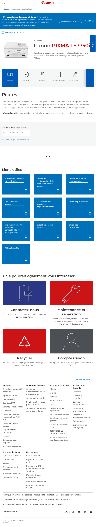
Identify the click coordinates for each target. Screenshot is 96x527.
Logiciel (26, 80)
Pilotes (10, 80)
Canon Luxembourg (12, 511)
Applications (59, 80)
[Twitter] (85, 512)
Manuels (42, 80)
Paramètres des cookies (51, 504)
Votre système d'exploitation (14, 127)
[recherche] (4, 3)
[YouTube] (91, 512)
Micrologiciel (75, 80)
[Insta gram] (73, 512)
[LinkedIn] (79, 512)
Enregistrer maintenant (70, 21)
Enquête (93, 43)
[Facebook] (67, 512)
